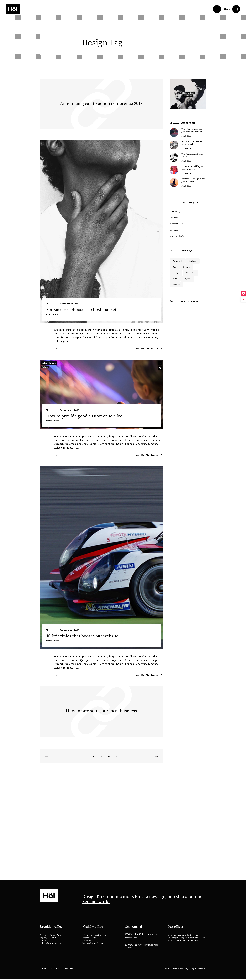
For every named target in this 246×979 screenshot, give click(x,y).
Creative (173, 211)
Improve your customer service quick (192, 142)
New (175, 279)
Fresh (172, 217)
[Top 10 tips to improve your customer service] (174, 132)
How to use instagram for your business (193, 180)
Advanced (177, 261)
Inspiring (174, 230)
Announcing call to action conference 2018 (101, 103)
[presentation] (45, 231)
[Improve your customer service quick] (174, 145)
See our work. (96, 901)
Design (176, 273)
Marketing (190, 273)
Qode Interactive (179, 968)
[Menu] (236, 9)
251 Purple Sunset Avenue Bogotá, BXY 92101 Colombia (52, 938)
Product (176, 284)
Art (174, 267)
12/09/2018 (186, 148)
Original (187, 279)
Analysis (192, 261)
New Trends (175, 236)
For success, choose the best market (81, 309)
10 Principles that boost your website (82, 636)
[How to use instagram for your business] (174, 182)
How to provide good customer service (84, 416)
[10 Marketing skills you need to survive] (174, 170)
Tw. (67, 968)
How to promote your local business (101, 711)
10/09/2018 (186, 136)
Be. (71, 968)
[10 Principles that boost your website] (101, 557)
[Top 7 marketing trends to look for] (174, 157)
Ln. (62, 968)
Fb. (58, 968)
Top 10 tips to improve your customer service (191, 130)
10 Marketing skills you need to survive (192, 167)
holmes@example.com (50, 943)
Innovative (54, 314)
